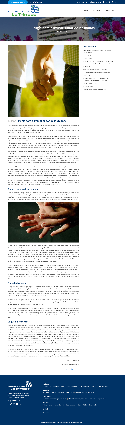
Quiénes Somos (47, 405)
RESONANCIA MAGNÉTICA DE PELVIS (94, 90)
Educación (61, 392)
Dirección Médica (82, 405)
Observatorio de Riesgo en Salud (77, 399)
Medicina (85, 11)
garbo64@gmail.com (72, 369)
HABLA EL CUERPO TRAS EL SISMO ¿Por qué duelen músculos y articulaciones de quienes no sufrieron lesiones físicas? (98, 64)
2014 (67, 31)
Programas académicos (49, 392)
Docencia (97, 11)
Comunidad (109, 11)
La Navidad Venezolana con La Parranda (95, 69)
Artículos (92, 2)
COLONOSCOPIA (88, 86)
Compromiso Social (102, 399)
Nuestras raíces (70, 405)
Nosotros (84, 2)
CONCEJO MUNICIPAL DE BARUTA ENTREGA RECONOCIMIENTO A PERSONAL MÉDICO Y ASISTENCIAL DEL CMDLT (96, 81)
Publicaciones (90, 392)
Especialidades (47, 386)
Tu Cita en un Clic (103, 386)
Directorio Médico (84, 386)
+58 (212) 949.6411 (37, 2)
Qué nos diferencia (59, 405)
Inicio (78, 2)
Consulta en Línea (58, 386)
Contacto (98, 2)
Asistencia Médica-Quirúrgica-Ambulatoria (55, 399)
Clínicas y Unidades (71, 386)
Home (57, 31)
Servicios (93, 386)
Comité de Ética (79, 392)
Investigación (70, 392)
